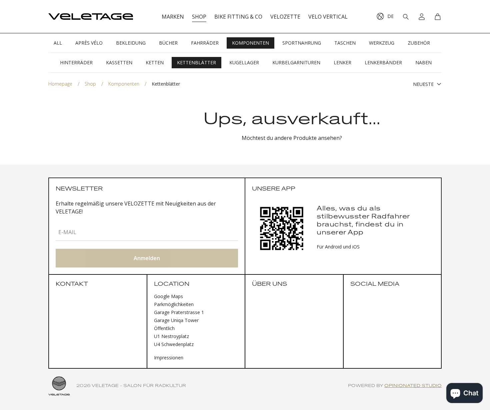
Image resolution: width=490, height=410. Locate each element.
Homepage (60, 84)
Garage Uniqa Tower (176, 320)
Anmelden (147, 258)
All (58, 43)
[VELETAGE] (90, 16)
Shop (90, 84)
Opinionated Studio (413, 386)
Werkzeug (381, 43)
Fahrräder (205, 43)
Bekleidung (131, 43)
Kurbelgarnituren (296, 62)
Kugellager (244, 62)
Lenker (342, 62)
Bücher (168, 43)
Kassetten (119, 62)
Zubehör (419, 43)
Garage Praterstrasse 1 (179, 312)
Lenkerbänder (383, 62)
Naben (423, 62)
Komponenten (250, 43)
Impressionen (168, 357)
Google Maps (168, 296)
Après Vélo (89, 43)
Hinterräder (76, 62)
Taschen (345, 43)
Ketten (155, 62)
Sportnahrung (301, 43)
